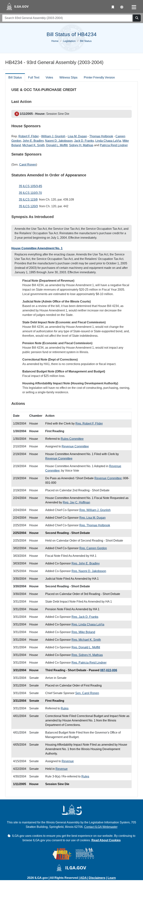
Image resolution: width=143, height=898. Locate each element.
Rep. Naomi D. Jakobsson (89, 571)
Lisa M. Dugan (77, 136)
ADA (83, 877)
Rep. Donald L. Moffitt (86, 647)
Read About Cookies (106, 840)
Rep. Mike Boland (83, 632)
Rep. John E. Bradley (86, 563)
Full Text (33, 77)
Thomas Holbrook (101, 136)
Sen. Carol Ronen (87, 693)
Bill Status (15, 77)
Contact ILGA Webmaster (100, 826)
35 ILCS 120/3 (28, 206)
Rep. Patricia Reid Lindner (89, 662)
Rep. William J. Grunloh (95, 510)
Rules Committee (72, 438)
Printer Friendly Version (99, 77)
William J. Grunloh (53, 136)
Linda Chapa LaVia (108, 140)
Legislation (69, 40)
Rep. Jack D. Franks (85, 616)
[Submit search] (137, 18)
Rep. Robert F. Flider (89, 423)
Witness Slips (68, 77)
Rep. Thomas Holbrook (94, 525)
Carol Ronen (27, 164)
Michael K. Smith (33, 145)
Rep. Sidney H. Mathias (87, 655)
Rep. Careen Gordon (93, 548)
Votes (49, 77)
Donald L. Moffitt (57, 145)
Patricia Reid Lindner (114, 145)
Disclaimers (97, 877)
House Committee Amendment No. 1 (37, 248)
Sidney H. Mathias (81, 145)
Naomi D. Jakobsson (59, 140)
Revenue (68, 761)
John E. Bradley (33, 140)
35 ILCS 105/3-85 (30, 186)
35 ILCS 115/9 (28, 199)
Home (54, 40)
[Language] (122, 7)
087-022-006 (108, 670)
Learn (112, 877)
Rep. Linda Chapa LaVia (88, 624)
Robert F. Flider (28, 136)
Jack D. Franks (84, 140)
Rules (65, 708)
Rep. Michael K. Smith (86, 639)
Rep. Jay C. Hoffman (76, 502)
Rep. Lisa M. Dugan (92, 517)
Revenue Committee (75, 446)
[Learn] (112, 7)
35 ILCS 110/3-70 (30, 192)
